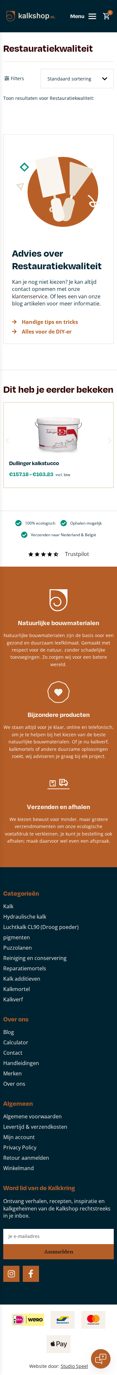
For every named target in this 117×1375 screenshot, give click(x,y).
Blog (8, 1032)
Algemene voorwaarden (32, 1116)
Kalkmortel (16, 989)
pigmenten (16, 937)
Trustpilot (77, 554)
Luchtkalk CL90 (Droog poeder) (41, 927)
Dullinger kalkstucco (34, 463)
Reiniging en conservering (35, 958)
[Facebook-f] (31, 1274)
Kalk (8, 906)
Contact (12, 1053)
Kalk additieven (21, 978)
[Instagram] (11, 1274)
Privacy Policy (19, 1147)
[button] (7, 440)
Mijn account (19, 1137)
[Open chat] (100, 1359)
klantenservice (29, 296)
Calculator (15, 1042)
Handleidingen (21, 1063)
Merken (12, 1073)
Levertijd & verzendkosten (35, 1127)
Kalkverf (13, 999)
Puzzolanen (17, 947)
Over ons (14, 1084)
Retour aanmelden (26, 1158)
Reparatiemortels (24, 968)
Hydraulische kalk (24, 916)
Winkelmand (18, 1168)
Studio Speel (74, 1366)
